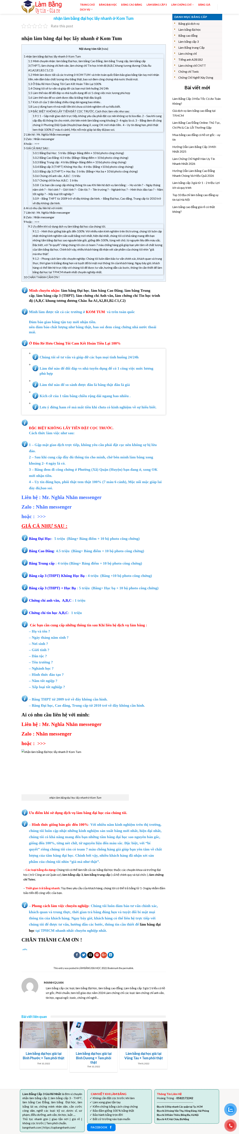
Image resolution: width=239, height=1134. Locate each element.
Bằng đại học (108, 4)
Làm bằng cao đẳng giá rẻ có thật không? (193, 209)
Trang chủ (87, 4)
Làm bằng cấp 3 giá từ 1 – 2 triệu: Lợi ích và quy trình (196, 185)
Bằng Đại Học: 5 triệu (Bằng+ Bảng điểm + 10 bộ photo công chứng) (78, 153)
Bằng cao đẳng (188, 35)
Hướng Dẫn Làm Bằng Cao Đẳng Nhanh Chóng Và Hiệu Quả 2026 (193, 173)
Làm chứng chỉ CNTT (192, 65)
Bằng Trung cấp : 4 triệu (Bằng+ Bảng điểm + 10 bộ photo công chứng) (79, 162)
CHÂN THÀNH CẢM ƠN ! (42, 277)
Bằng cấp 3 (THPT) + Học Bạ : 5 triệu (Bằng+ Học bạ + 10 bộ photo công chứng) (85, 171)
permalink (128, 968)
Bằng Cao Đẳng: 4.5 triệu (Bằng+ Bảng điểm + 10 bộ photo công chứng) (80, 157)
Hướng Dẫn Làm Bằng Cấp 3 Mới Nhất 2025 (194, 149)
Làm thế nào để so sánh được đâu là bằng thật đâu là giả (64, 97)
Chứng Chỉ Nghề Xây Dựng (195, 77)
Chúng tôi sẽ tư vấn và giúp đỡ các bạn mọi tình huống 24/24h (68, 88)
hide (105, 48)
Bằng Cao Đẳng (131, 4)
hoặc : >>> (31, 143)
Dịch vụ (85, 9)
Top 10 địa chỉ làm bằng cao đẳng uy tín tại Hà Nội (195, 197)
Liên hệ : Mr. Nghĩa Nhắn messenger (47, 134)
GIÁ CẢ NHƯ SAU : (36, 148)
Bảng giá (204, 4)
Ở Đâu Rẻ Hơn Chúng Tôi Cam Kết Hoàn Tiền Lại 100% (64, 84)
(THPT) (68, 295)
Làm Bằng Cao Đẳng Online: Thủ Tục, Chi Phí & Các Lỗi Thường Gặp (196, 125)
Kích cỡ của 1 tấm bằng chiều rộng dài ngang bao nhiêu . (64, 102)
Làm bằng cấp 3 (157, 4)
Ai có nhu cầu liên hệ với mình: (43, 208)
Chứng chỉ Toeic (188, 71)
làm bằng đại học (90, 813)
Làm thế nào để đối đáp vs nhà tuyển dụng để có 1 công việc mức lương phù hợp (79, 93)
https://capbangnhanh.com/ (59, 1127)
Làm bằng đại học (189, 29)
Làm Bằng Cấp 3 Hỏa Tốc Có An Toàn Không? (196, 101)
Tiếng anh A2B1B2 (190, 59)
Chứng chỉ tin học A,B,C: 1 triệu (55, 180)
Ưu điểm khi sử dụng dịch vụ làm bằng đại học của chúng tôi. (67, 226)
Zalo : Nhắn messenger (39, 139)
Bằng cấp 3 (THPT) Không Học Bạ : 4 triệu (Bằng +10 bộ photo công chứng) (83, 166)
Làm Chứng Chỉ (181, 4)
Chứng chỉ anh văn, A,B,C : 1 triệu (56, 176)
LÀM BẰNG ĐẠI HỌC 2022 (93, 968)
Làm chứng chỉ (187, 53)
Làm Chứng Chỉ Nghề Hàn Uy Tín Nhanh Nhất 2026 (193, 161)
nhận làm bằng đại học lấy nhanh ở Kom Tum (52, 56)
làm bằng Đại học (75, 290)
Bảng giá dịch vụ (188, 23)
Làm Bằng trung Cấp (191, 47)
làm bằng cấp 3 (48, 295)
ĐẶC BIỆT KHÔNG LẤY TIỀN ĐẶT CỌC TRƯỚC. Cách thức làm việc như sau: (79, 111)
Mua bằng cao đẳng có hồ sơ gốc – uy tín (196, 137)
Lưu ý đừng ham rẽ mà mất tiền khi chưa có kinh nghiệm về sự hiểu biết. (74, 106)
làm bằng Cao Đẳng (107, 290)
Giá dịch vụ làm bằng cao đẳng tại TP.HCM (193, 113)
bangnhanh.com (31, 1127)
